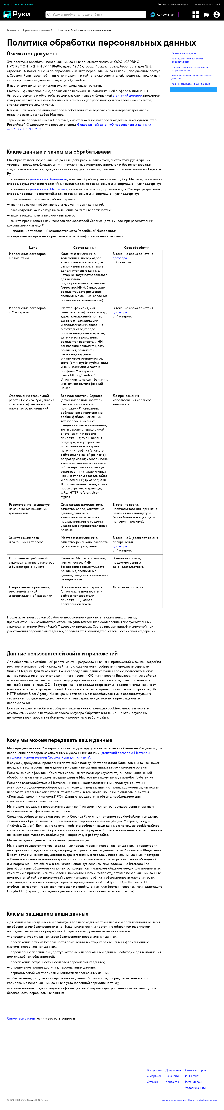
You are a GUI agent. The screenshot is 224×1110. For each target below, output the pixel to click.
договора (120, 258)
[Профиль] (216, 14)
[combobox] (96, 14)
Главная (11, 30)
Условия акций (195, 1088)
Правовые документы (36, 30)
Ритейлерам (193, 1082)
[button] (189, 4)
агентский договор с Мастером (126, 752)
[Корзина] (206, 14)
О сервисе (154, 1076)
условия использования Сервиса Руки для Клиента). (50, 757)
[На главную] (23, 14)
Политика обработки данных (202, 1100)
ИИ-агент (191, 1076)
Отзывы (152, 1082)
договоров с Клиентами (48, 179)
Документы (173, 1070)
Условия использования (174, 1100)
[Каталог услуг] (196, 14)
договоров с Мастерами (48, 189)
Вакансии (172, 1076)
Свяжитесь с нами (21, 1018)
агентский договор (127, 95)
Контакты (172, 1082)
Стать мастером (195, 1070)
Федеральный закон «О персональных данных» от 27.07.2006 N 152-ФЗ (79, 127)
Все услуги (154, 1070)
